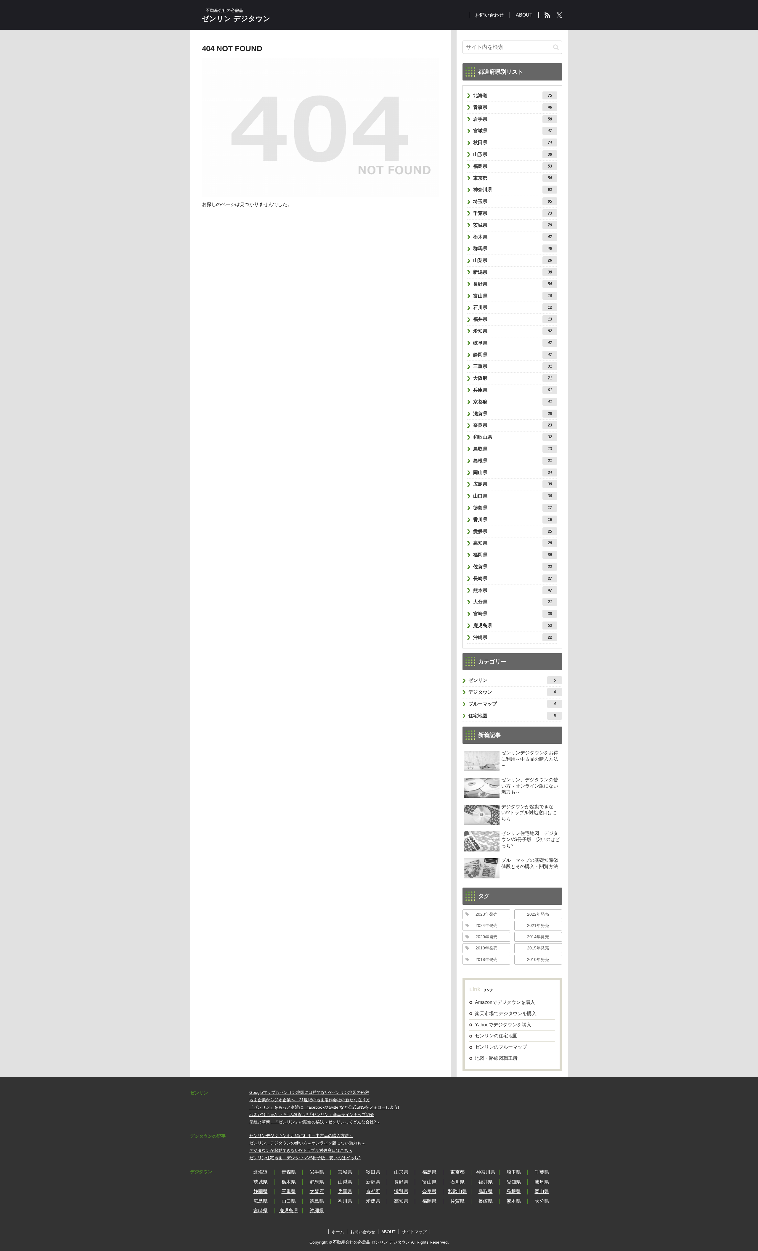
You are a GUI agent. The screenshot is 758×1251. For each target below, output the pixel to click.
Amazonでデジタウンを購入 (505, 1002)
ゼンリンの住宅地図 (496, 1035)
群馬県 (512, 248)
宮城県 (512, 130)
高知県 (512, 542)
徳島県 (512, 507)
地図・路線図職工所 (496, 1058)
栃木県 (512, 236)
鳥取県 (512, 448)
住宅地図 (512, 715)
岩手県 (512, 119)
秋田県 (512, 142)
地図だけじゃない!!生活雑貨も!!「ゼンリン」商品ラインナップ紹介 (311, 1114)
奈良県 (512, 425)
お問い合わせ (362, 1231)
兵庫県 (512, 389)
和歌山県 (512, 436)
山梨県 (512, 260)
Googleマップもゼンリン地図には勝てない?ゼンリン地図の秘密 (309, 1092)
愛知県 (512, 331)
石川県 (512, 307)
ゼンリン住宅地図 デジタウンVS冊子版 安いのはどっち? (305, 1157)
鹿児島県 (512, 625)
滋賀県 (512, 413)
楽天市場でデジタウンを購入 (506, 1013)
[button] (556, 47)
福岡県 (512, 554)
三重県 (512, 366)
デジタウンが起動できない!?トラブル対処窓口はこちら (300, 1150)
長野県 (512, 283)
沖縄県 (512, 637)
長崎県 (512, 578)
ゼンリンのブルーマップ (501, 1046)
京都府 (512, 401)
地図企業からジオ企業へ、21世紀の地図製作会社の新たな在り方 (309, 1099)
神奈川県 (512, 189)
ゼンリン (512, 680)
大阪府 (512, 378)
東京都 (512, 178)
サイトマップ (414, 1231)
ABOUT (388, 1231)
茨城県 (512, 225)
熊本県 (512, 590)
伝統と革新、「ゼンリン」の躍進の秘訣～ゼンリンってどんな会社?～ (314, 1122)
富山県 (512, 295)
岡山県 (512, 472)
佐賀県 (512, 566)
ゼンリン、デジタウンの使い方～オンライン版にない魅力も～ (307, 1143)
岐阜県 (512, 342)
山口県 (512, 495)
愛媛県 (512, 531)
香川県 (512, 519)
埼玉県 (512, 201)
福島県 (512, 166)
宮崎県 (512, 613)
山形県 (512, 154)
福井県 (512, 319)
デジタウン (512, 692)
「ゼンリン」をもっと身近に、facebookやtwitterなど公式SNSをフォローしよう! (324, 1107)
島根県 (512, 460)
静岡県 (512, 354)
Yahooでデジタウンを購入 (503, 1024)
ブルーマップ (512, 703)
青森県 (512, 107)
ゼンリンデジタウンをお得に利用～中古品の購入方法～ (301, 1135)
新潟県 (512, 272)
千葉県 (512, 213)
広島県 (512, 484)
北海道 (512, 95)
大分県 (512, 601)
